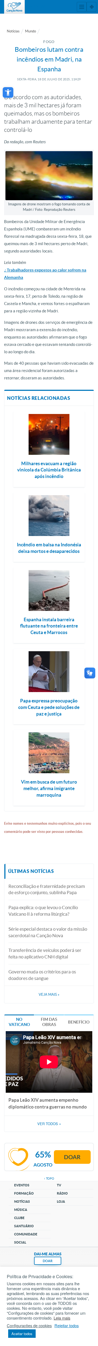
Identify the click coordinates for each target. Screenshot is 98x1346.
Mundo (30, 31)
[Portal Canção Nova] (14, 7)
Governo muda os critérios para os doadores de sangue (42, 975)
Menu (82, 7)
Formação (24, 1193)
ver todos (49, 1123)
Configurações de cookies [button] (29, 1325)
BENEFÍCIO (79, 1022)
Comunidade (25, 1234)
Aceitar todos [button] (21, 1333)
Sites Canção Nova (91, 7)
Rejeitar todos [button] (66, 1325)
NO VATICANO (19, 1022)
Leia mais (62, 1317)
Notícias (13, 31)
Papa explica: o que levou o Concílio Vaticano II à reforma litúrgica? (43, 910)
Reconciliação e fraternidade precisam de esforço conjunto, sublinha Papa (46, 889)
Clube (19, 1218)
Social (20, 1242)
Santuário (24, 1226)
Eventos (21, 1185)
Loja (61, 1201)
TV (59, 1185)
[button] (8, 92)
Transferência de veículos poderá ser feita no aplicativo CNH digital (44, 953)
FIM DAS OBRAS (49, 1022)
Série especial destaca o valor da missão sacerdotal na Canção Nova (47, 932)
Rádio (62, 1193)
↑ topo (49, 1178)
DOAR (48, 1261)
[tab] (19, 1021)
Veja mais (49, 994)
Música (20, 1209)
